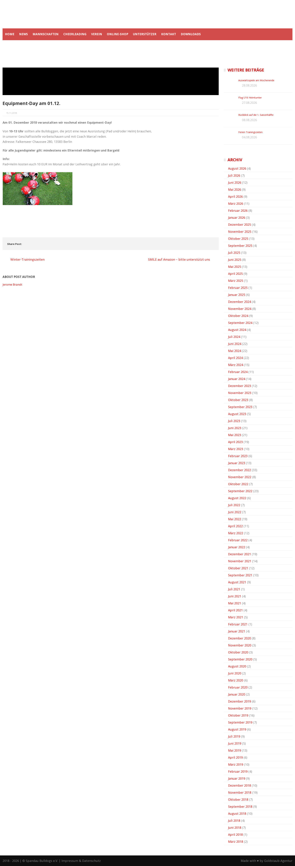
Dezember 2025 (239, 224)
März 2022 (235, 533)
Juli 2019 (234, 736)
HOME (9, 34)
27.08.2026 (249, 103)
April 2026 (235, 196)
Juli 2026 (234, 175)
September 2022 (240, 491)
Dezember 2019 (239, 701)
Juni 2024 (234, 344)
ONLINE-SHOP (117, 34)
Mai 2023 (234, 435)
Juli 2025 (234, 253)
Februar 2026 (238, 210)
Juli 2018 (234, 820)
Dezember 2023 (239, 386)
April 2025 (235, 274)
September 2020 (240, 659)
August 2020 (237, 666)
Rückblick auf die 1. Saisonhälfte (255, 114)
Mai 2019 (234, 750)
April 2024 (235, 358)
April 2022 (235, 526)
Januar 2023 (236, 463)
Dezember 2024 (239, 302)
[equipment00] (111, 81)
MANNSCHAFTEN (46, 34)
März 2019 (235, 764)
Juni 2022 (234, 512)
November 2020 (239, 645)
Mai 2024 (234, 351)
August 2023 (237, 414)
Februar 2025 (238, 288)
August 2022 (237, 498)
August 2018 (237, 813)
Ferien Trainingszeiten (250, 132)
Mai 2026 (234, 189)
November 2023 (239, 393)
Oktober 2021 (238, 568)
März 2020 (235, 680)
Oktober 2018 (238, 799)
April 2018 (235, 834)
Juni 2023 (234, 428)
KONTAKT (168, 34)
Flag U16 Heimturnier (250, 97)
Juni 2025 (234, 260)
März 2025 (235, 281)
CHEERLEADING (74, 34)
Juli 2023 (234, 421)
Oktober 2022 (238, 484)
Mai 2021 (234, 603)
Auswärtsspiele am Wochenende (256, 80)
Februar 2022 (238, 540)
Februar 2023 (238, 456)
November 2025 (239, 231)
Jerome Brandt (12, 284)
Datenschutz (91, 861)
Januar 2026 (236, 217)
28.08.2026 (249, 85)
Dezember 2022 (239, 470)
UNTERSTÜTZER (144, 34)
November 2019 (239, 708)
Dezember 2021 (239, 554)
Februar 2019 (238, 771)
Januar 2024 (236, 379)
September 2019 (240, 722)
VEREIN (96, 34)
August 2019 (237, 729)
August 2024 (237, 330)
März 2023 (235, 449)
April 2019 (235, 757)
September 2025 (240, 246)
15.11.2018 (11, 112)
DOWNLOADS (191, 34)
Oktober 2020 (238, 652)
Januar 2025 (236, 295)
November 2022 (239, 477)
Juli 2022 (234, 505)
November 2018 (239, 792)
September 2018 (240, 806)
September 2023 (240, 407)
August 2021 (237, 582)
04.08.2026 (249, 137)
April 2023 (235, 442)
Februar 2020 (238, 687)
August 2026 (237, 168)
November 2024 (239, 309)
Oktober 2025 (238, 239)
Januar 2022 (236, 547)
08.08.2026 (249, 120)
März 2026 (235, 203)
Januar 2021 (236, 631)
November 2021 (239, 561)
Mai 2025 (234, 267)
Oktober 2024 (238, 316)
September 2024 (240, 323)
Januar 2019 (236, 778)
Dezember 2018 (239, 785)
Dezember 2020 (239, 638)
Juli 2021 (234, 589)
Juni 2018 (234, 827)
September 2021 (240, 575)
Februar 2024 (238, 372)
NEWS (23, 34)
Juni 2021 (234, 596)
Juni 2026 (234, 182)
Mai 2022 (234, 519)
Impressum (69, 861)
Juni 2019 (234, 743)
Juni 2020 (234, 673)
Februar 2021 (238, 624)
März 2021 (235, 617)
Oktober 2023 (238, 400)
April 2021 (235, 610)
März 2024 (235, 365)
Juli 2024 (234, 337)
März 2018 (235, 841)
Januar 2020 (236, 694)
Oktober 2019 (238, 715)
